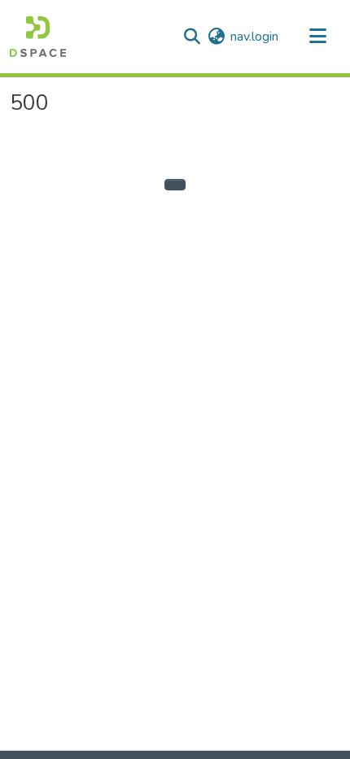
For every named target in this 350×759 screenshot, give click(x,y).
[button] (38, 36)
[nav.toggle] (317, 36)
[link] (167, 755)
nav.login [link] (254, 37)
